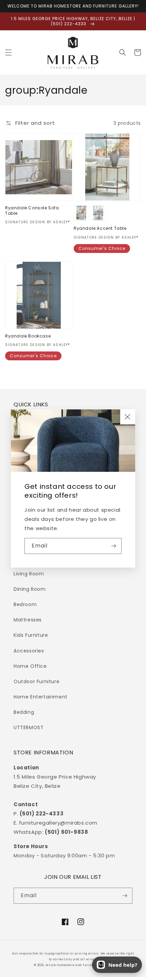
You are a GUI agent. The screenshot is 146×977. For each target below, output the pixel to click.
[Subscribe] (113, 546)
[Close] (127, 416)
